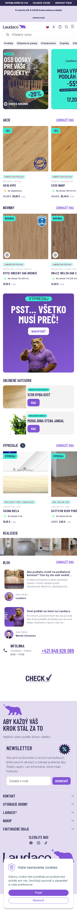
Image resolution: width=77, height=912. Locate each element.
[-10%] (25, 148)
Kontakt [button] (9, 796)
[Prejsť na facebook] (31, 843)
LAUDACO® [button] (10, 812)
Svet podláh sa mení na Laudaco (48, 611)
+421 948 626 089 (57, 650)
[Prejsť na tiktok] (46, 843)
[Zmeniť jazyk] (47, 26)
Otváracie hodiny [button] (15, 804)
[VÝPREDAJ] (25, 473)
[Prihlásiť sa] (53, 27)
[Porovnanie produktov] (66, 27)
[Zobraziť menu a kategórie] (72, 26)
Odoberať (61, 781)
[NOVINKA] (25, 236)
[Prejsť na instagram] (38, 843)
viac (33, 403)
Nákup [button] (7, 820)
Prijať (38, 892)
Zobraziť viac (65, 119)
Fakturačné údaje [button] (16, 829)
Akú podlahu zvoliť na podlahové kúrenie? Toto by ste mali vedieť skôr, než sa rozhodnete (48, 575)
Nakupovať (38, 331)
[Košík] (60, 27)
